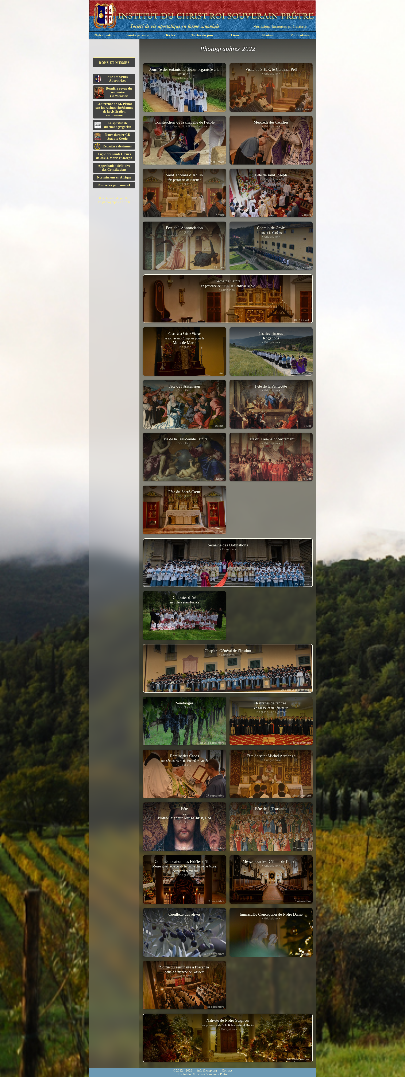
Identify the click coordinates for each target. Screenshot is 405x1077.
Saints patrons (137, 35)
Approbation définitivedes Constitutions (114, 167)
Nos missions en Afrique (114, 177)
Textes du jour (203, 35)
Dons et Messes (114, 62)
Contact (227, 1070)
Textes (170, 35)
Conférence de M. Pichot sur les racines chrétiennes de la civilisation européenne (114, 109)
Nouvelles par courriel (114, 185)
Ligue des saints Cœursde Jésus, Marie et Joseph (114, 156)
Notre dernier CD (117, 136)
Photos (267, 35)
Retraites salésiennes (117, 146)
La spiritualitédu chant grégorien (117, 125)
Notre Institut (105, 35)
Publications (300, 35)
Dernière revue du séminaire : (119, 92)
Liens (235, 35)
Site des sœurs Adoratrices (118, 78)
